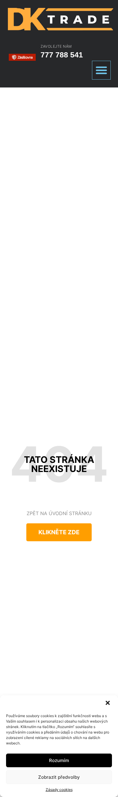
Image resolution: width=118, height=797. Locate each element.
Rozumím (59, 760)
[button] (108, 703)
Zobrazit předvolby (59, 777)
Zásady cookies (59, 789)
